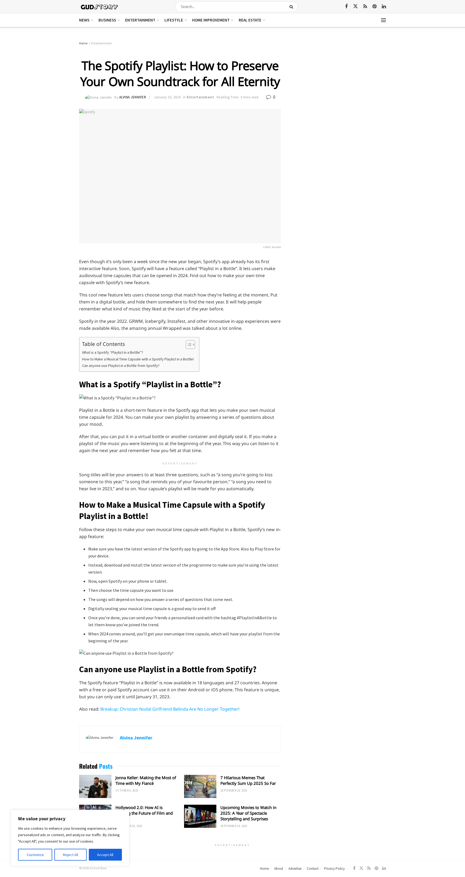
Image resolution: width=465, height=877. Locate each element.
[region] (70, 838)
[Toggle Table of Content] (188, 344)
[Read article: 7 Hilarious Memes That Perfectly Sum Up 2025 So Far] (200, 786)
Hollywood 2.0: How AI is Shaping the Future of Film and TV (144, 813)
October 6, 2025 (126, 790)
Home (83, 43)
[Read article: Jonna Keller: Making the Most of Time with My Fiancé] (95, 786)
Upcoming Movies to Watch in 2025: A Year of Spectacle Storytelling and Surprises (248, 813)
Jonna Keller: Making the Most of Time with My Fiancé (145, 780)
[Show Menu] (383, 20)
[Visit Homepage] (99, 6)
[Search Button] (292, 6)
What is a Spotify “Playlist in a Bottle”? (112, 352)
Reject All (70, 854)
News (84, 20)
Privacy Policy (334, 868)
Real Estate (250, 20)
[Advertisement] (339, 80)
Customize (35, 854)
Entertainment (140, 20)
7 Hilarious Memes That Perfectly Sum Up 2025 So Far (248, 780)
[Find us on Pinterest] (374, 6)
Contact (313, 868)
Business (107, 20)
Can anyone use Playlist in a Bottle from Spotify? (121, 365)
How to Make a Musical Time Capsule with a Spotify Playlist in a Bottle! (138, 359)
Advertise (294, 868)
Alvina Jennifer (132, 97)
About (278, 868)
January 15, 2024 (167, 97)
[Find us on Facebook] (346, 6)
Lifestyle (173, 20)
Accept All (105, 854)
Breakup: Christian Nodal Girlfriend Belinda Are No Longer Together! (169, 709)
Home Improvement (211, 20)
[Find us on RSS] (365, 6)
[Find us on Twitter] (355, 6)
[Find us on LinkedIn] (384, 6)
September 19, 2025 (233, 826)
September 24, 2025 (233, 790)
